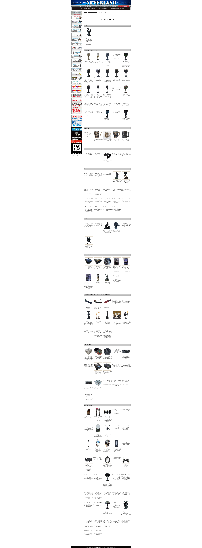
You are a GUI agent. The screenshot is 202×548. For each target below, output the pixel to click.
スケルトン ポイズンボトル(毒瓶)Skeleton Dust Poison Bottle (116, 493)
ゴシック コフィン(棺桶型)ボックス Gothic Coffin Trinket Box (116, 365)
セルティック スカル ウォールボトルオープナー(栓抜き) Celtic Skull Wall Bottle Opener (88, 428)
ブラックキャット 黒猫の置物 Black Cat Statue (107, 493)
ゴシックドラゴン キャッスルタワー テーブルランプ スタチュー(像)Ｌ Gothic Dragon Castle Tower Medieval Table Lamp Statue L (89, 40)
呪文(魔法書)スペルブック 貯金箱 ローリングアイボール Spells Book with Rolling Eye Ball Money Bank (126, 477)
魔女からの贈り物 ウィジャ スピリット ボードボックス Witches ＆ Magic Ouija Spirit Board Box (88, 397)
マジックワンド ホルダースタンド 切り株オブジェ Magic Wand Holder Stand (116, 523)
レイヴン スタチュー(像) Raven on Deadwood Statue (107, 190)
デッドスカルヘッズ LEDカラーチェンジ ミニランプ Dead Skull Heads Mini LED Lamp (98, 477)
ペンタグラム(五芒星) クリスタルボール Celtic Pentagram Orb (98, 504)
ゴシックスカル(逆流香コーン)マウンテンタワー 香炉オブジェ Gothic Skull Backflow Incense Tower (116, 301)
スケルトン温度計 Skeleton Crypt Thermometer (116, 427)
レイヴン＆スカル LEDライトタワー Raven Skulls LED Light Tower (88, 174)
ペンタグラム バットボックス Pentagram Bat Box (98, 154)
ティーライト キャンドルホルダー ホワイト (117, 323)
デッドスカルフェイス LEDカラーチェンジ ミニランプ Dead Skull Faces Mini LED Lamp (88, 477)
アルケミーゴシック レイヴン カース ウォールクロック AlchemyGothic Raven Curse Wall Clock (98, 192)
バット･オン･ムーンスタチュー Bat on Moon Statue (116, 154)
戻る (107, 544)
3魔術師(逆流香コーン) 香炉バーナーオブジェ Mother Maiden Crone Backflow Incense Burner (126, 301)
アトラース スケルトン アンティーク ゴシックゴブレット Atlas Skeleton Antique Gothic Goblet (116, 89)
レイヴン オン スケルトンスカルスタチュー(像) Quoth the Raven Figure (126, 190)
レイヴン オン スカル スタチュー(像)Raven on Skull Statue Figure (98, 200)
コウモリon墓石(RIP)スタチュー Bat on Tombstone (88, 154)
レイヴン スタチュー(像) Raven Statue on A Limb (116, 190)
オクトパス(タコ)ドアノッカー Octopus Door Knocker (126, 410)
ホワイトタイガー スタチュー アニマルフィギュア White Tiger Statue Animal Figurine (117, 505)
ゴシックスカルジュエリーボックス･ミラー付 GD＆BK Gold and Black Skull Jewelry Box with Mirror (116, 383)
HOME (85, 12)
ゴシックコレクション (92, 12)
